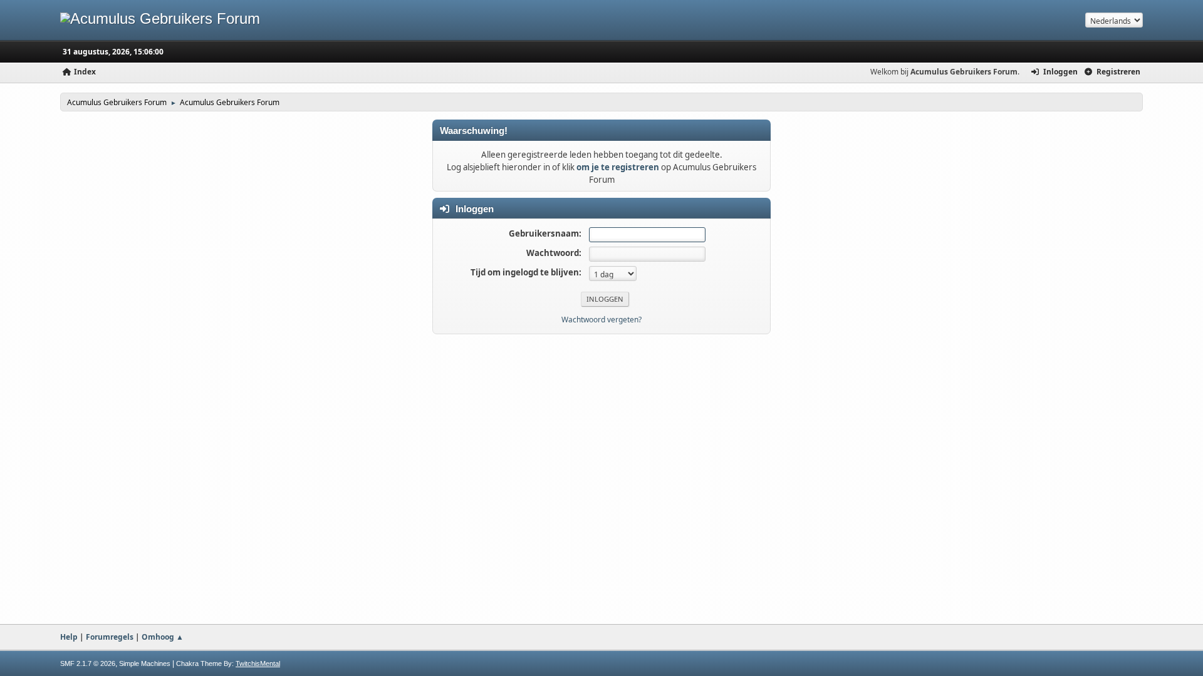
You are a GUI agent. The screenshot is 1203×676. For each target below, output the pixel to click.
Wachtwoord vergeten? (601, 319)
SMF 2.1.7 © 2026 (87, 663)
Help (69, 637)
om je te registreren (617, 167)
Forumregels (109, 637)
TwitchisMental (258, 663)
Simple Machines (144, 663)
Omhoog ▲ (163, 637)
